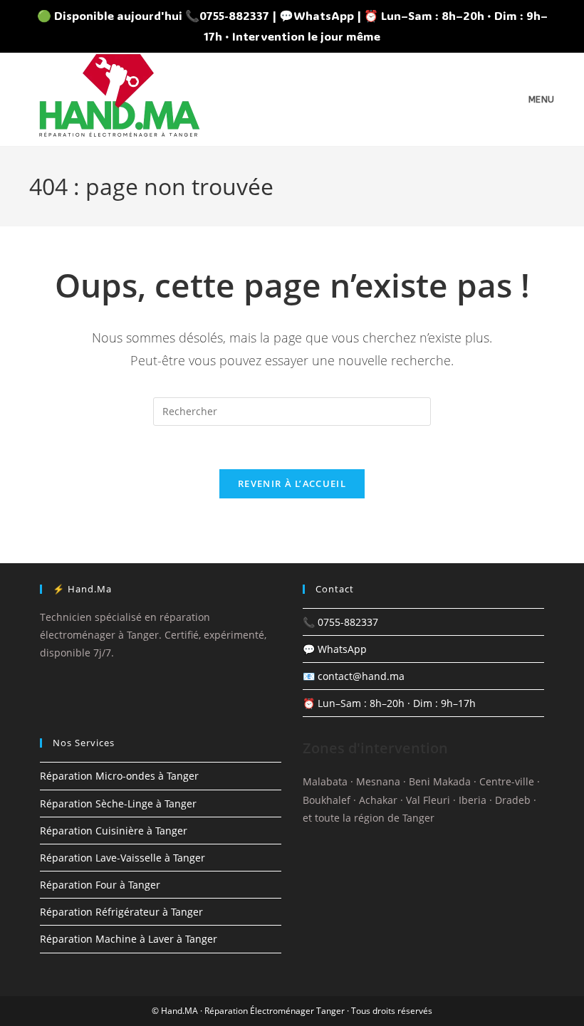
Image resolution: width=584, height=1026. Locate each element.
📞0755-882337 (227, 15)
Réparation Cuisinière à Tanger (113, 830)
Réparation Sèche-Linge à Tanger (118, 803)
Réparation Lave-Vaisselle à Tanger (122, 857)
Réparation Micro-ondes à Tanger (119, 775)
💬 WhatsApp (335, 649)
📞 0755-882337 (340, 622)
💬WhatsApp (316, 15)
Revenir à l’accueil (292, 483)
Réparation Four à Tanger (100, 884)
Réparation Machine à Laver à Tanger (128, 939)
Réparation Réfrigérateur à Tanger (121, 911)
